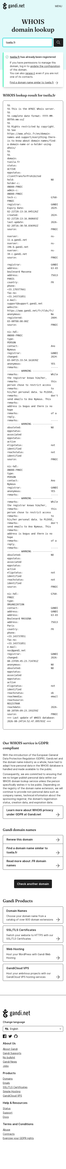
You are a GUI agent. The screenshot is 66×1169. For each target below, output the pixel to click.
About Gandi (10, 1048)
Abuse (6, 1129)
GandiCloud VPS (12, 1095)
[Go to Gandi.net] (13, 6)
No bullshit (9, 1057)
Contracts (9, 1133)
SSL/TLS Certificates (15, 1087)
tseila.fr (15, 56)
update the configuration (45, 66)
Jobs (6, 1065)
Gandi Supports (12, 1053)
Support (7, 1112)
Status (7, 1108)
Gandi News (10, 1061)
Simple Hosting (11, 1091)
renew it (30, 73)
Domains (8, 1078)
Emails (6, 1082)
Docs (6, 1116)
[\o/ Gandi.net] (33, 1013)
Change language (14, 1022)
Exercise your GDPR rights (18, 1138)
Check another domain (33, 884)
